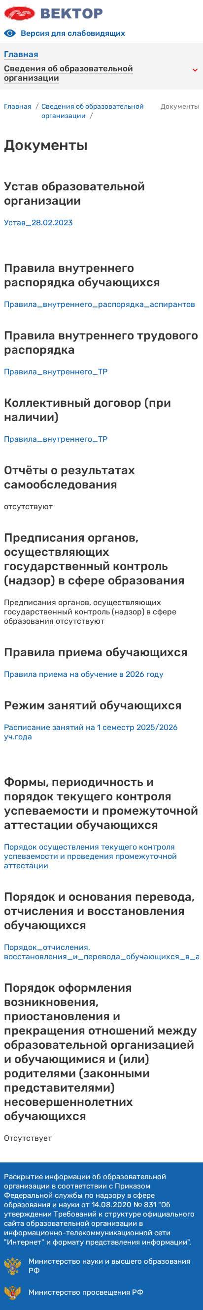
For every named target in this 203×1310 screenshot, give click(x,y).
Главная (21, 54)
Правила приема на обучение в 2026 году (84, 674)
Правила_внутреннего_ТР (55, 371)
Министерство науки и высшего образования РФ (109, 1266)
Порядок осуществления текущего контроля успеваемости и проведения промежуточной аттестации (90, 856)
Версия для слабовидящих (73, 33)
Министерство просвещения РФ (86, 1292)
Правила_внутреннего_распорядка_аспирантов (99, 304)
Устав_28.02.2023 (38, 222)
